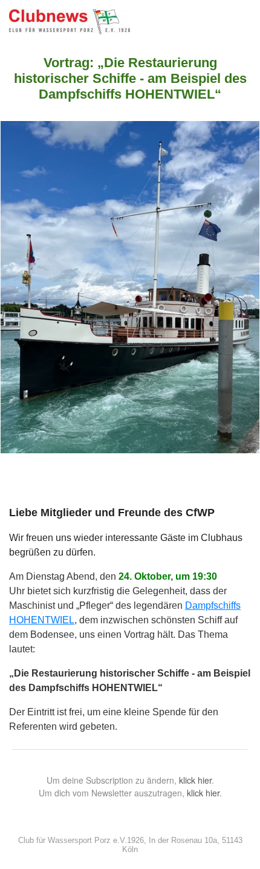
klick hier (195, 780)
